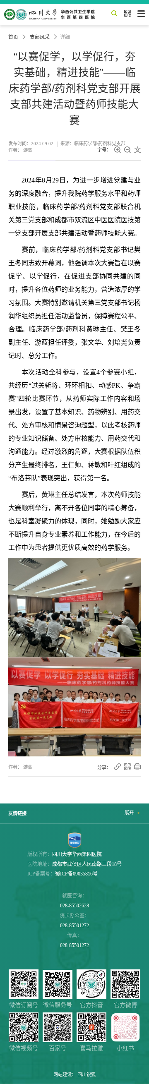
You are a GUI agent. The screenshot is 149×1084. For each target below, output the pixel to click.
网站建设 (62, 1074)
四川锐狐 (86, 1074)
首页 (13, 37)
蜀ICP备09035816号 (76, 874)
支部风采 (40, 37)
